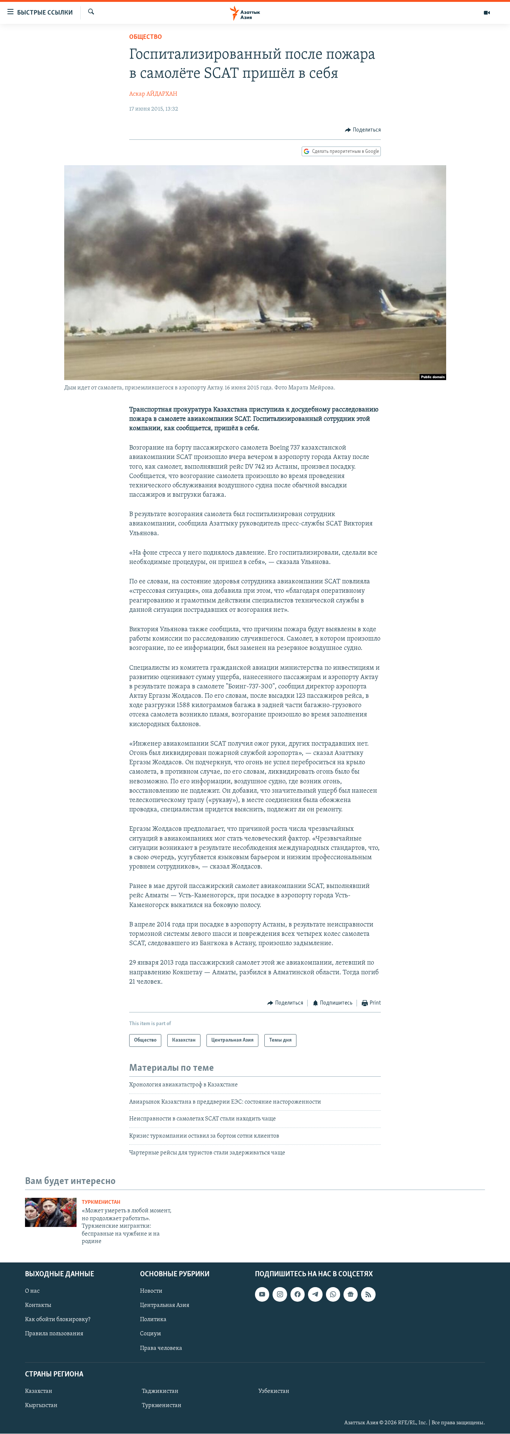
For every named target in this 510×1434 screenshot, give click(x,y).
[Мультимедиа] (487, 12)
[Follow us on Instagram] (280, 1294)
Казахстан (38, 1391)
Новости (151, 1292)
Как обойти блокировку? (57, 1320)
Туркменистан (101, 1202)
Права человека (161, 1348)
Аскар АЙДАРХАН (153, 94)
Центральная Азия (164, 1306)
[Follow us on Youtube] (262, 1294)
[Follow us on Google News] (350, 1294)
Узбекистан (273, 1391)
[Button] (363, 130)
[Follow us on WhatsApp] (333, 1294)
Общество (145, 37)
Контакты (38, 1306)
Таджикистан (160, 1391)
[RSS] (368, 1294)
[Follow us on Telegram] (315, 1294)
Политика (153, 1320)
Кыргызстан (41, 1406)
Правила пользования (54, 1334)
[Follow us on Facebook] (297, 1294)
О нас (32, 1292)
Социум (150, 1334)
